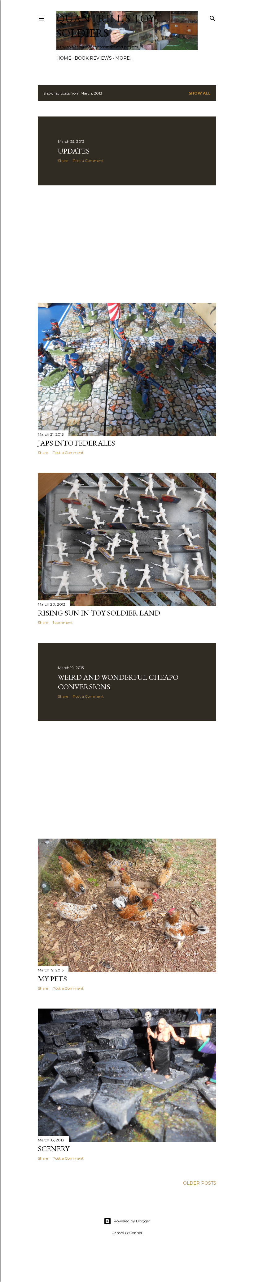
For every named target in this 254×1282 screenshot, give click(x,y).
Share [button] (63, 160)
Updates (74, 151)
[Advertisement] (127, 244)
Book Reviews (93, 58)
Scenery (53, 1148)
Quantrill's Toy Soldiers (105, 25)
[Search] (212, 17)
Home (63, 58)
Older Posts (199, 1183)
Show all (200, 93)
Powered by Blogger (132, 1221)
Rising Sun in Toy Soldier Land (99, 613)
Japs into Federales (76, 443)
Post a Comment (88, 160)
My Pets (52, 979)
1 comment (63, 622)
